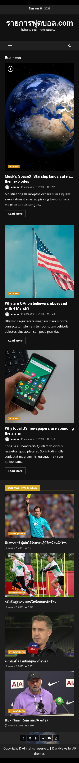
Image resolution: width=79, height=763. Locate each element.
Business (13, 166)
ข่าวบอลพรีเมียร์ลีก (17, 592)
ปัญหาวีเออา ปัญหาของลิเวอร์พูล (39, 693)
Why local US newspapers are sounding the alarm (39, 386)
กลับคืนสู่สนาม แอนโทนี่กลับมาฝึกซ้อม (39, 575)
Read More (15, 213)
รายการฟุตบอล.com (39, 23)
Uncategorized (17, 533)
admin (15, 187)
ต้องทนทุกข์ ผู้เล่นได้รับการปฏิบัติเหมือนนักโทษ (39, 516)
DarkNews (59, 748)
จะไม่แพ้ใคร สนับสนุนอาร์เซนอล (39, 634)
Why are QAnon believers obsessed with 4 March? (39, 261)
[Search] (69, 45)
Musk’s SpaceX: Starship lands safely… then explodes (39, 117)
